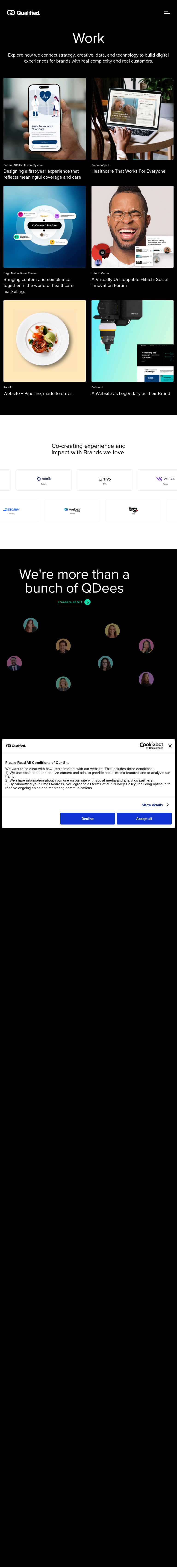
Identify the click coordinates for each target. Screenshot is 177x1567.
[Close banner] (170, 745)
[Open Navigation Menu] (167, 12)
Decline (88, 819)
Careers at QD (70, 602)
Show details (152, 805)
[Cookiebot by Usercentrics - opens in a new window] (143, 745)
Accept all (144, 819)
